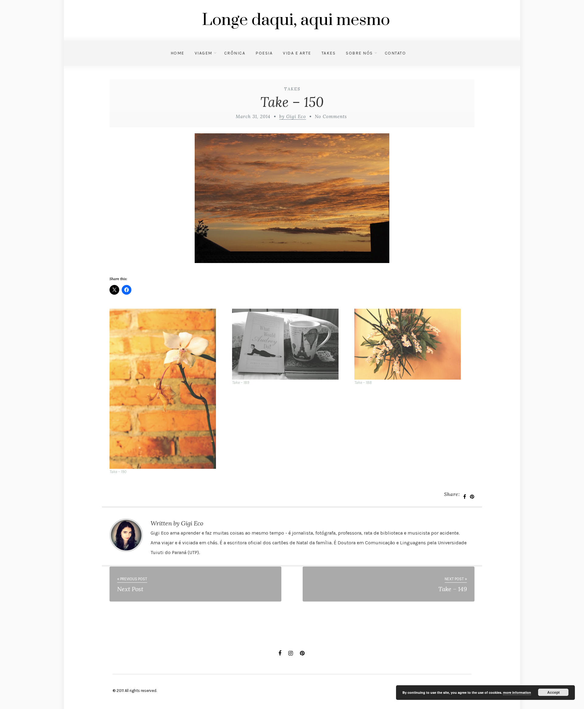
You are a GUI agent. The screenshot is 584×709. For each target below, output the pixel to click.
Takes (329, 53)
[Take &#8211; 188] (412, 344)
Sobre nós (359, 53)
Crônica (234, 53)
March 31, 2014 (253, 116)
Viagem (203, 53)
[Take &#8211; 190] (167, 389)
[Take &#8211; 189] (290, 344)
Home (177, 53)
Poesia (264, 53)
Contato (395, 53)
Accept (553, 692)
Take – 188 (363, 382)
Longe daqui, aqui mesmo (296, 20)
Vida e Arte (297, 53)
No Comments (331, 116)
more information (517, 692)
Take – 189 (240, 382)
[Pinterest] (302, 653)
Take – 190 (117, 471)
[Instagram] (290, 653)
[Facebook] (279, 653)
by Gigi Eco (292, 116)
